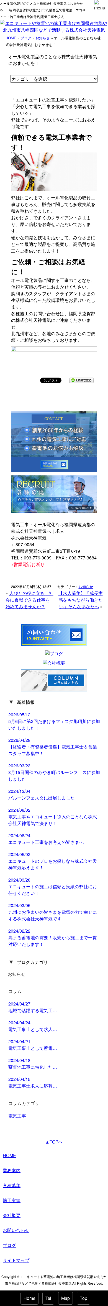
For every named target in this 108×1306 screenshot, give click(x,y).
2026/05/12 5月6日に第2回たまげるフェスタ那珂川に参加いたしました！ (54, 721)
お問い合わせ (16, 1230)
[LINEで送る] (81, 380)
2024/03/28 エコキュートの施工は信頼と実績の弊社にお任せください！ (52, 886)
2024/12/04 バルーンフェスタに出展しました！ (43, 794)
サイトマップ (16, 1260)
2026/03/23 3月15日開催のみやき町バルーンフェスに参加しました (54, 772)
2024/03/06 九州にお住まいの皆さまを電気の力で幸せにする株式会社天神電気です (52, 912)
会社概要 (11, 1215)
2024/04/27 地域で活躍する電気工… (32, 1007)
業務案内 (11, 1170)
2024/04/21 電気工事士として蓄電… (32, 1044)
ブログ (25, 37)
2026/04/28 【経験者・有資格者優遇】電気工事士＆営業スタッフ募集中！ (52, 747)
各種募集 (11, 1185)
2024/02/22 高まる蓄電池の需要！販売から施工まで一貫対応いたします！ (52, 937)
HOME (11, 37)
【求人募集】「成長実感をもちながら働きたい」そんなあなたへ (80, 600)
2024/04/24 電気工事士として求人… (32, 1025)
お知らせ (42, 37)
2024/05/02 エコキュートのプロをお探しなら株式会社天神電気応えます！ (52, 861)
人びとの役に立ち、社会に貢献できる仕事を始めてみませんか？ (29, 600)
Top (83, 1298)
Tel (48, 1298)
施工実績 (11, 1200)
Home (29, 1298)
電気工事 (17, 1115)
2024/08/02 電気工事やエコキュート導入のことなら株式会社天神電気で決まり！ (52, 816)
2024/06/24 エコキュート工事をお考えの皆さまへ (46, 838)
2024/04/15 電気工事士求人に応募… (32, 1082)
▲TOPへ (54, 1142)
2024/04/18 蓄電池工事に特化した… (32, 1063)
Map (65, 1298)
